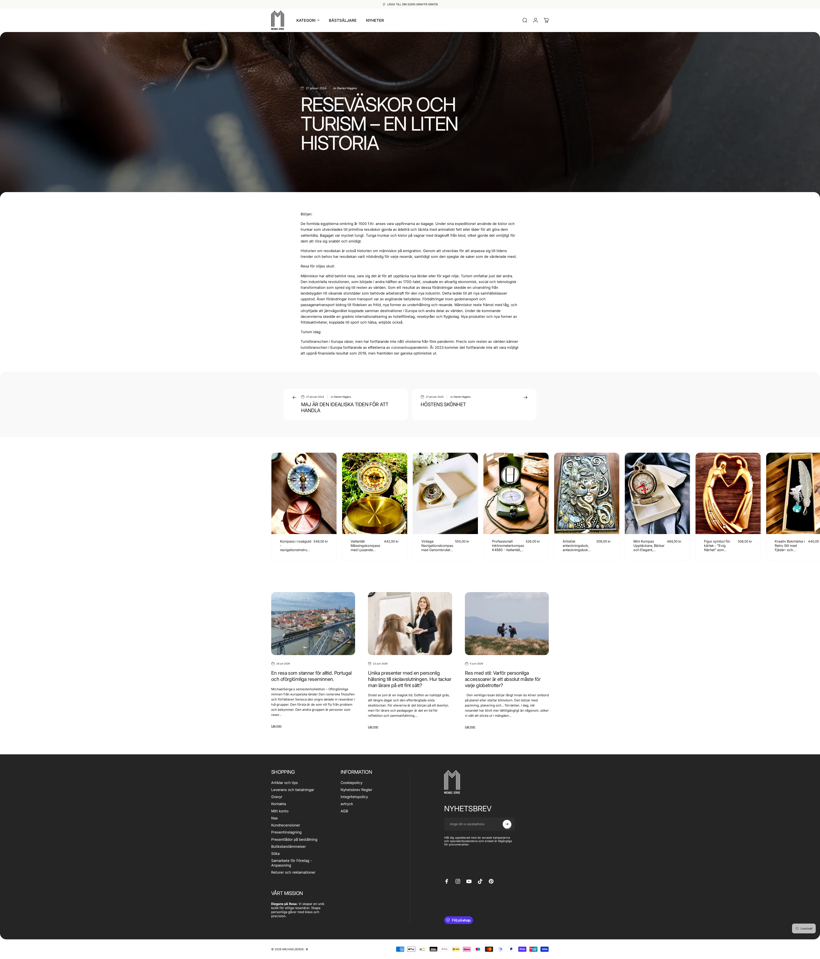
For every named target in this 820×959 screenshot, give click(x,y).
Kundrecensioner (285, 825)
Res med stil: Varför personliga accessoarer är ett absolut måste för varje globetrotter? (502, 679)
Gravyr (276, 797)
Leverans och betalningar (292, 790)
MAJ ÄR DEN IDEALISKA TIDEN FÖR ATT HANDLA (344, 407)
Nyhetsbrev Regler (356, 790)
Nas (274, 818)
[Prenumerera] (507, 824)
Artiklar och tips (284, 783)
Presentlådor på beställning (294, 839)
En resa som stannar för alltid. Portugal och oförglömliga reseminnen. (311, 676)
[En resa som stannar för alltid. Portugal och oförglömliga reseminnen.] (313, 623)
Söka (275, 853)
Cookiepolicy (351, 783)
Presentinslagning (286, 832)
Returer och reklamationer (293, 872)
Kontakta (278, 804)
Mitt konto (279, 811)
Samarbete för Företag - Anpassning (291, 862)
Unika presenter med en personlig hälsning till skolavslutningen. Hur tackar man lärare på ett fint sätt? (409, 679)
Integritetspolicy (354, 797)
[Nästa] (534, 507)
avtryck (347, 804)
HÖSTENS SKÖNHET (443, 404)
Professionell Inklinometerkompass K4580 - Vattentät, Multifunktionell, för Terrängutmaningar (509, 550)
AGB (344, 811)
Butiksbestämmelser (288, 846)
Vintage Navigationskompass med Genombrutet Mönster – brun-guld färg (438, 550)
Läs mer (276, 726)
